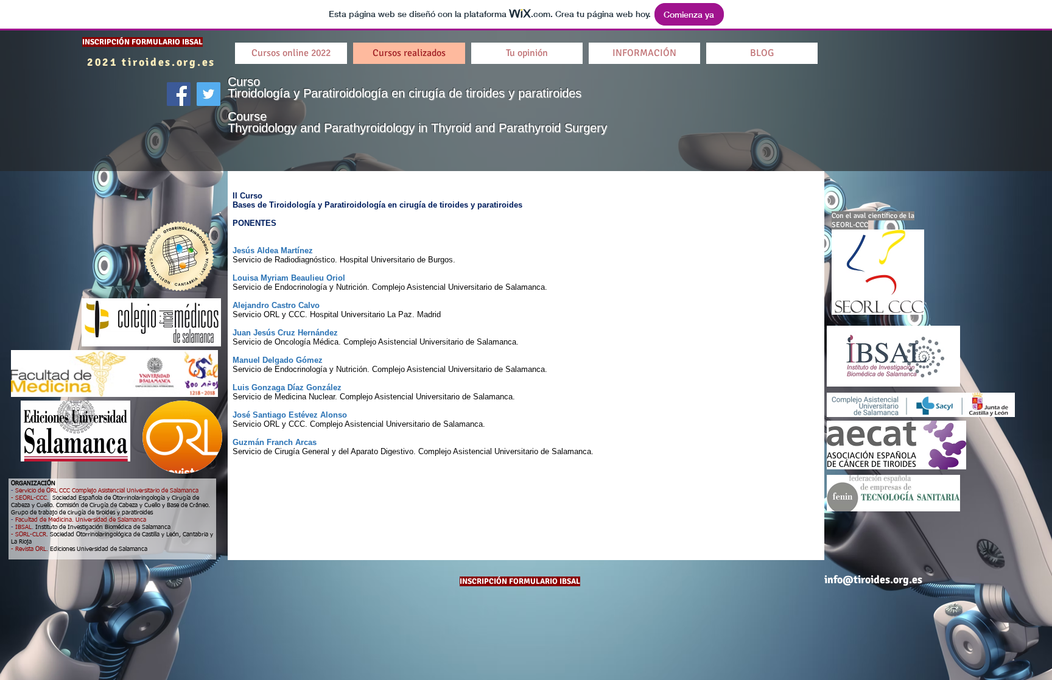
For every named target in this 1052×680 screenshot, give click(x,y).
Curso (246, 81)
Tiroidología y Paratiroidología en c (321, 93)
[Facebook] (179, 94)
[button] (762, 53)
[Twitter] (208, 94)
